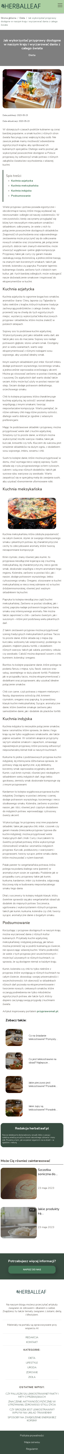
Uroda (32, 1367)
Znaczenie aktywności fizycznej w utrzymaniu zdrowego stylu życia (32, 1403)
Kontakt (32, 1342)
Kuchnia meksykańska (24, 185)
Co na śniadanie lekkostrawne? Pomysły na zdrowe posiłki (42, 1037)
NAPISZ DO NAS (32, 1269)
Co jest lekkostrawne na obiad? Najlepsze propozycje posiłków (42, 1061)
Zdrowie (32, 1372)
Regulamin (32, 1449)
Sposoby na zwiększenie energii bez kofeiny (32, 1419)
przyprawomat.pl (47, 1011)
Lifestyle (32, 1363)
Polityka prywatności (32, 1435)
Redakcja (32, 1337)
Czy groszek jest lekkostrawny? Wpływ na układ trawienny (32, 1411)
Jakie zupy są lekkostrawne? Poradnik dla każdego (42, 1108)
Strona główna (9, 18)
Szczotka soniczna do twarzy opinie (48, 1172)
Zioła (32, 1377)
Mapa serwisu (32, 1442)
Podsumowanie (21, 196)
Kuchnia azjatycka (22, 181)
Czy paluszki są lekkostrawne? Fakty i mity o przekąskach (32, 1395)
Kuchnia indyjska (21, 191)
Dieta (23, 18)
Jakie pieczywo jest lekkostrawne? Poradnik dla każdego (42, 1084)
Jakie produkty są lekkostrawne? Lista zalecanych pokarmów (50, 1211)
